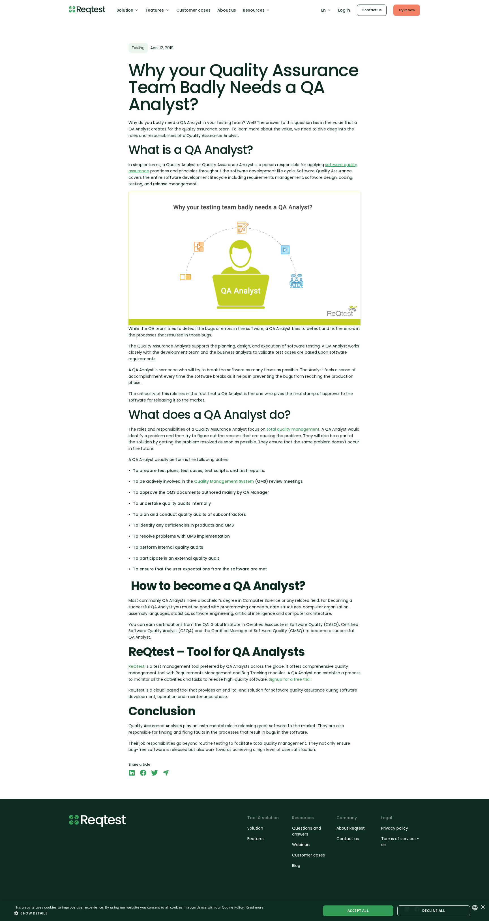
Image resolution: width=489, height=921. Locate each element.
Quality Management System (224, 481)
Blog (296, 865)
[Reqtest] (87, 10)
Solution (125, 10)
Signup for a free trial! (290, 679)
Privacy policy (394, 828)
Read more (255, 907)
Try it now (406, 10)
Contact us (372, 10)
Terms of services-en (400, 841)
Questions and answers (306, 831)
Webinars (301, 844)
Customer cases (193, 10)
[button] (139, 913)
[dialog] (244, 911)
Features (155, 10)
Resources (254, 10)
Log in (344, 10)
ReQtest (136, 666)
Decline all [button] (433, 910)
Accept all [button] (358, 910)
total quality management (293, 429)
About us (226, 10)
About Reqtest (350, 828)
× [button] (483, 907)
